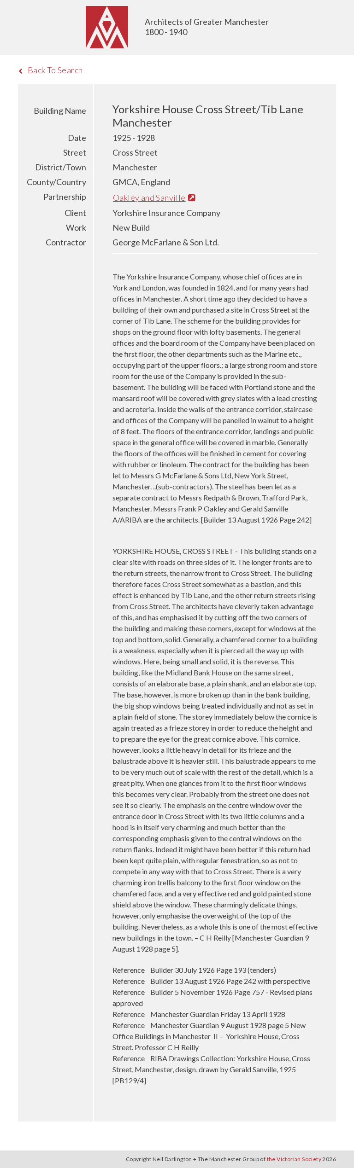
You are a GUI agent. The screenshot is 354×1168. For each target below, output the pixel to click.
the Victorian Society (294, 1159)
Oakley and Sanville (149, 197)
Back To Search (55, 70)
